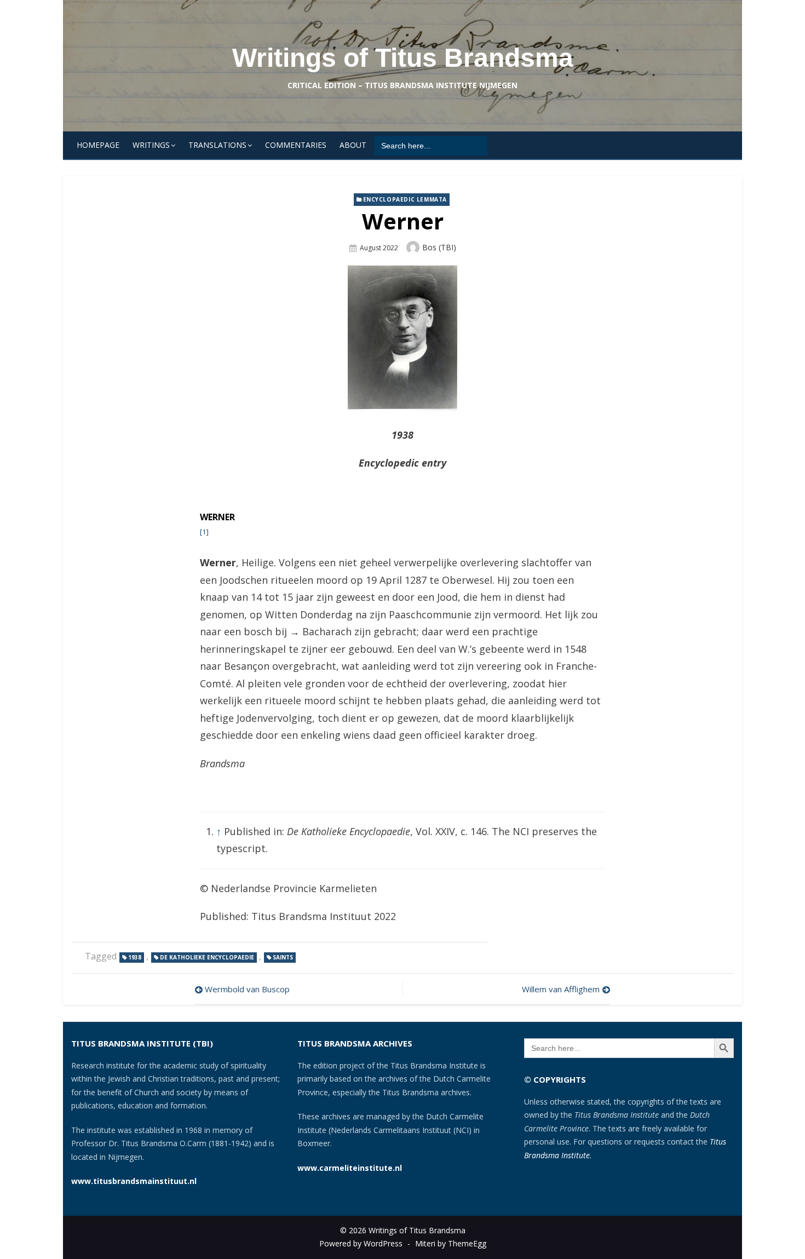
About (353, 145)
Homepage (98, 145)
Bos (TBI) (439, 247)
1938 (134, 957)
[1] (204, 532)
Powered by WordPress (361, 1243)
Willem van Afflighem (561, 989)
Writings (151, 145)
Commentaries (295, 145)
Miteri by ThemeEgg (450, 1243)
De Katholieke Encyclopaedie (207, 957)
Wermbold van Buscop (247, 989)
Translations (217, 145)
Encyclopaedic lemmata (405, 199)
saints (283, 957)
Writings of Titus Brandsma (402, 57)
